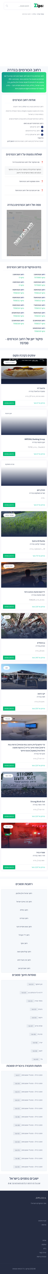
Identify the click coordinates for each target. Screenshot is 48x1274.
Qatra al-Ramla (38, 541)
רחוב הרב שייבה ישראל (24, 901)
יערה (37, 1042)
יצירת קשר (42, 1252)
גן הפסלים (41, 643)
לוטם (37, 1051)
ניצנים (37, 1009)
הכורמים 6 (16, 297)
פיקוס (37, 1017)
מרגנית (36, 1034)
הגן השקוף (35, 984)
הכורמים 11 (37, 320)
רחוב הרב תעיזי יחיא (24, 960)
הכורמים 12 (16, 320)
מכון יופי (7, 719)
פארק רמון (41, 490)
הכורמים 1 (37, 274)
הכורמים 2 (37, 282)
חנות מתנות (9, 566)
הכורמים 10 (16, 313)
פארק (7, 617)
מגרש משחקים (9, 464)
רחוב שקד (24, 943)
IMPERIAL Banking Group (35, 439)
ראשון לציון (11, 141)
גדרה (34, 14)
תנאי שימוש (42, 1220)
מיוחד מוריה (35, 1001)
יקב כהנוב (41, 693)
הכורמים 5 (37, 297)
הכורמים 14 (37, 328)
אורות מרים (35, 1026)
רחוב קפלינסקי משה (24, 951)
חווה (6, 668)
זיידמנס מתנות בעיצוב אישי (34, 592)
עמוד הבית (40, 14)
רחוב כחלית (24, 910)
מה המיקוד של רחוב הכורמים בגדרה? (27, 162)
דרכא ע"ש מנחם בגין (31, 992)
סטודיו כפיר (40, 852)
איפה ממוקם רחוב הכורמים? (31, 181)
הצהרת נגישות (41, 1256)
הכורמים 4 (16, 289)
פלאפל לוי (41, 388)
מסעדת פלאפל (10, 362)
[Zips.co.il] (39, 5)
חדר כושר (8, 776)
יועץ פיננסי (8, 413)
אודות (44, 1240)
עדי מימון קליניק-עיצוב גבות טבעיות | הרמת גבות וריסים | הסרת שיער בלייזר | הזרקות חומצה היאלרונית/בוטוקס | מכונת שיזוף (26, 747)
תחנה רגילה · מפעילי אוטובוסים (29, 1075)
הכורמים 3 (37, 289)
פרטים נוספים (9, 403)
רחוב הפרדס (24, 918)
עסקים (44, 1244)
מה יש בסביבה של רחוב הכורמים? (29, 190)
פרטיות (44, 1225)
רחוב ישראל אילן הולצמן (24, 893)
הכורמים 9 (37, 313)
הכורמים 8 (16, 305)
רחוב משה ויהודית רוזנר (24, 926)
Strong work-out (38, 801)
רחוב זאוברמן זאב (24, 968)
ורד (37, 1059)
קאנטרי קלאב (9, 515)
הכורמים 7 (37, 305)
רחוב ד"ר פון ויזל (24, 935)
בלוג (44, 1248)
